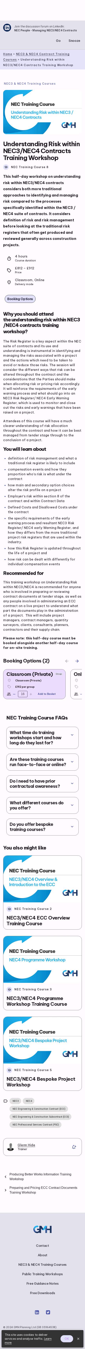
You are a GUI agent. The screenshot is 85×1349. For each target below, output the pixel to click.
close (78, 1339)
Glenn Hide (26, 1145)
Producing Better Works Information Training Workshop (40, 1177)
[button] (58, 40)
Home (7, 54)
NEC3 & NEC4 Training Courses (30, 83)
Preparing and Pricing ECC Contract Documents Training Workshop (43, 1190)
